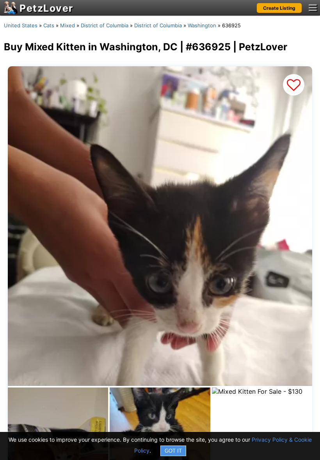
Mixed (67, 25)
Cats (48, 25)
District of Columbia (104, 25)
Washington (202, 25)
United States (20, 25)
